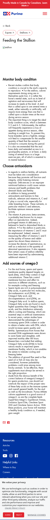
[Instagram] (10, 455)
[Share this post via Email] (4, 422)
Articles (6, 445)
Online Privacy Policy (15, 508)
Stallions (24, 33)
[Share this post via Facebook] (8, 422)
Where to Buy (9, 467)
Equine (8, 33)
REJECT (19, 515)
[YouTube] (5, 455)
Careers (6, 472)
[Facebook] (16, 455)
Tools (5, 450)
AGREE (8, 515)
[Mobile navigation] (44, 13)
